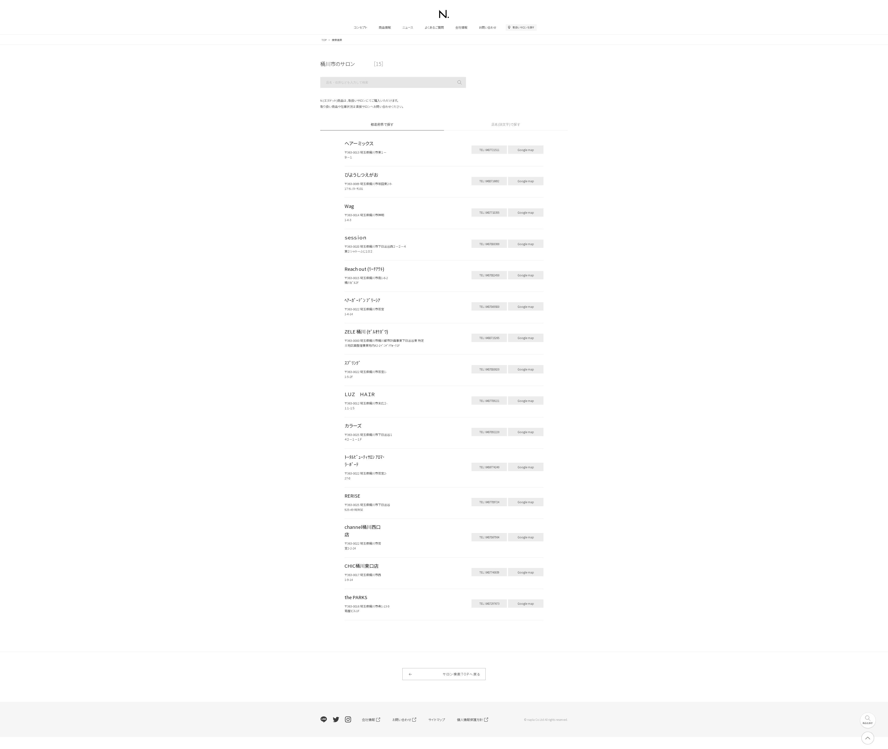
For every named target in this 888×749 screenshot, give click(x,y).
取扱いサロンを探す (523, 27)
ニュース (407, 27)
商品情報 (385, 27)
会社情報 (461, 27)
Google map (526, 150)
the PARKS (356, 597)
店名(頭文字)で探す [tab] (505, 124)
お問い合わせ (487, 27)
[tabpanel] (444, 382)
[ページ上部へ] (867, 738)
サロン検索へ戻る (462, 674)
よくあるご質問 (434, 27)
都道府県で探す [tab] (382, 124)
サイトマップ (436, 719)
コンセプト (360, 27)
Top (324, 40)
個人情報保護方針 (470, 719)
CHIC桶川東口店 (362, 565)
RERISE (352, 495)
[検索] (459, 82)
